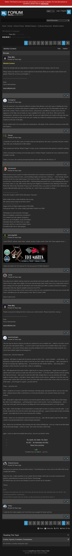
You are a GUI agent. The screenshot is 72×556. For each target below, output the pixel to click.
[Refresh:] (68, 539)
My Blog (45, 442)
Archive (9, 26)
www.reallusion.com (9, 88)
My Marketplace (38, 442)
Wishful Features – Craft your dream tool (38, 26)
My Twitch (44, 439)
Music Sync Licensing (37, 445)
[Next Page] (63, 43)
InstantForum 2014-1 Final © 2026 (38, 551)
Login (58, 11)
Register (64, 11)
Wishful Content (58, 26)
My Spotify (30, 439)
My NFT (28, 442)
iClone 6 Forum (19, 26)
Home (4, 26)
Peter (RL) (12, 34)
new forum (44, 4)
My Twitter (37, 439)
